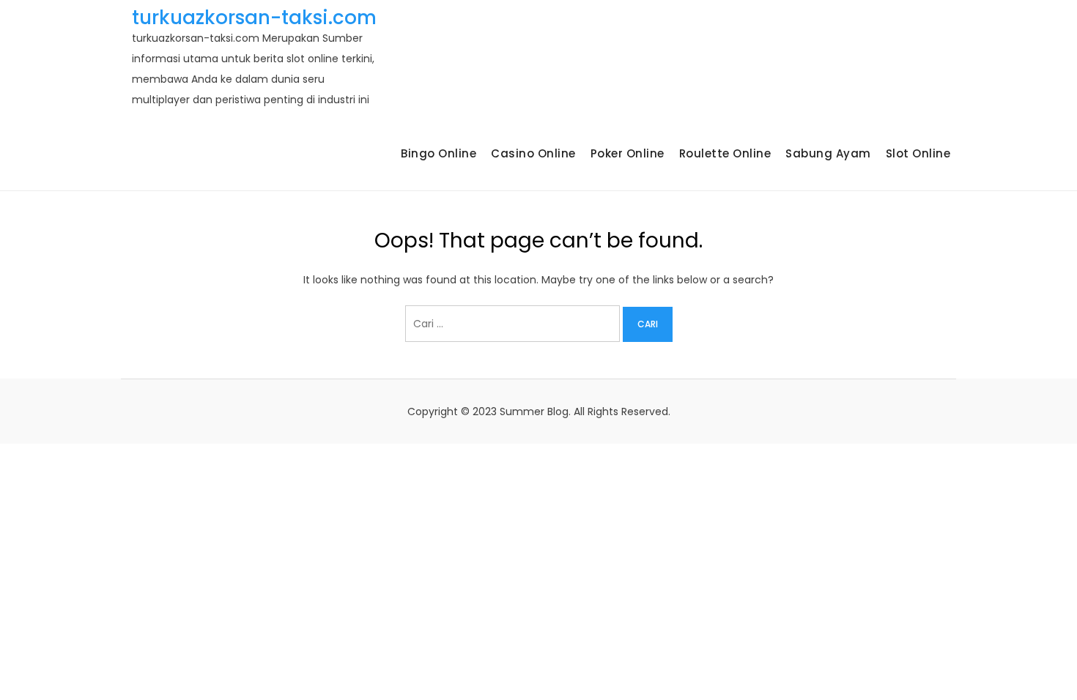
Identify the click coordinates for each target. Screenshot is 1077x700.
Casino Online (533, 153)
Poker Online (628, 153)
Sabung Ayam (828, 153)
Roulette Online (725, 153)
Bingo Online (438, 153)
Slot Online (918, 153)
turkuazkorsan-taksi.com (254, 17)
